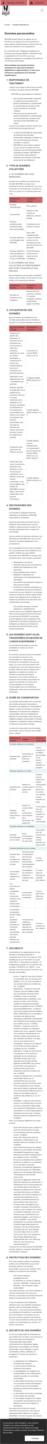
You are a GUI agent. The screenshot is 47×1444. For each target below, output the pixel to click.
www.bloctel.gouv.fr (21, 1244)
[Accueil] (6, 10)
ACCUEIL (7, 25)
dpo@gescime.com (21, 1278)
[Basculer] (42, 10)
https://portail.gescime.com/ (24, 128)
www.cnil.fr (18, 1177)
